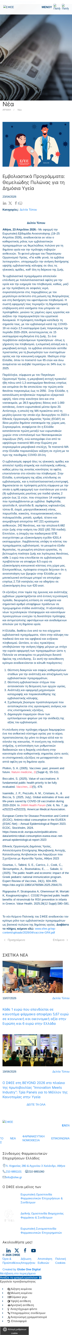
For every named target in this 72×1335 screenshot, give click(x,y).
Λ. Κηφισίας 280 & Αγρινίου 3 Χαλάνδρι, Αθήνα (35, 1165)
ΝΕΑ (13, 1138)
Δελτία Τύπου (28, 209)
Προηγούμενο (16, 940)
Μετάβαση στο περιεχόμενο (17, 1273)
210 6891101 (14, 1171)
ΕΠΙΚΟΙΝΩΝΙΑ (60, 1138)
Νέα (20, 109)
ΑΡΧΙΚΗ (7, 109)
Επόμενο (58, 940)
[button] (55, 7)
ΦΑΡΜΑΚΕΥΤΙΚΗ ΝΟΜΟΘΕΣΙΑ (33, 1138)
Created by (22, 1269)
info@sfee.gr (14, 1177)
